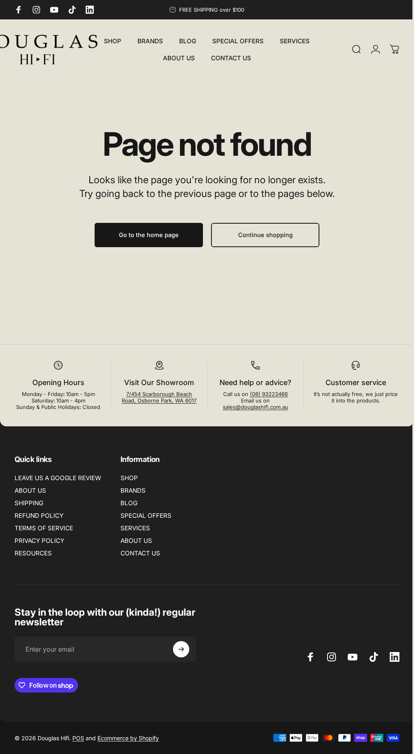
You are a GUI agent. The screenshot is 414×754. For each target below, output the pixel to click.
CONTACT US (140, 553)
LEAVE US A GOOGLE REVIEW (58, 478)
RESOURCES (33, 553)
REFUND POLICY (39, 515)
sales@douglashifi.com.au (251, 407)
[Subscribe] (181, 649)
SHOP (129, 478)
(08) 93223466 (265, 394)
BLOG (128, 503)
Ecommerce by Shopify (128, 738)
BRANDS (133, 490)
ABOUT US (30, 490)
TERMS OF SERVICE (44, 528)
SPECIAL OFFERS (145, 515)
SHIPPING (29, 503)
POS (78, 738)
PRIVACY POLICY (39, 540)
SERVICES (135, 528)
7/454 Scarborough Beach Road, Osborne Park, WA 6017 (156, 397)
